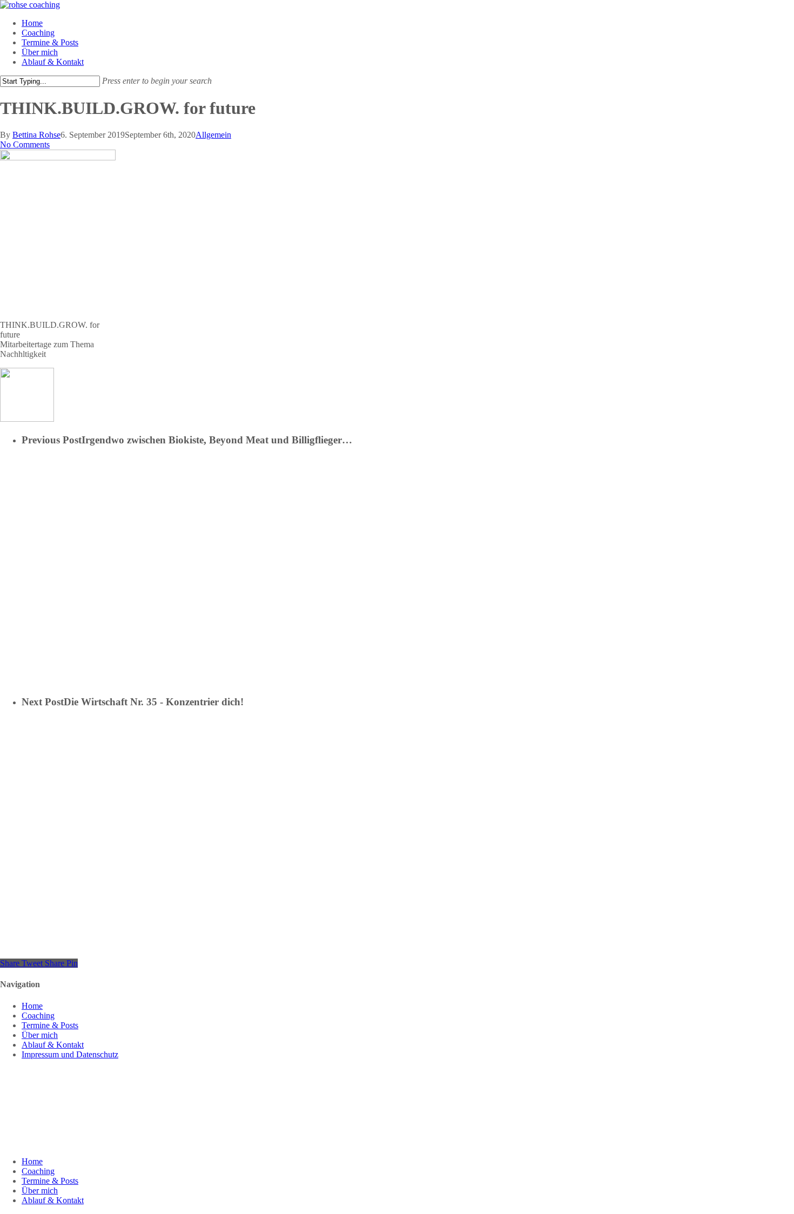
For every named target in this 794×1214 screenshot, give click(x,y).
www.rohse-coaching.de (41, 1133)
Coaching (38, 1015)
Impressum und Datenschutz (70, 1054)
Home (32, 1005)
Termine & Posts (50, 1025)
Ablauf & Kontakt (53, 1044)
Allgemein (213, 134)
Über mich (40, 1035)
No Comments (25, 144)
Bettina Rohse (36, 134)
